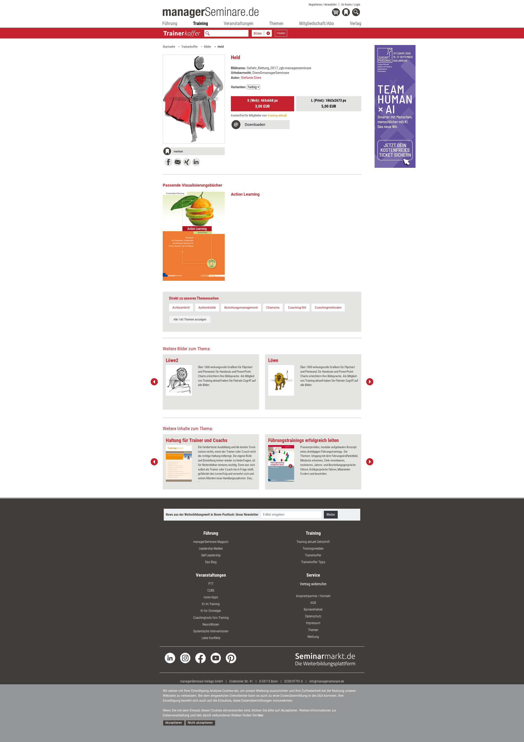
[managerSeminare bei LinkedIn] (170, 658)
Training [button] (200, 23)
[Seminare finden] (325, 659)
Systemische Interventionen (210, 631)
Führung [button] (169, 23)
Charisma (272, 307)
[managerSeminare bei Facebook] (200, 658)
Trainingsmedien (313, 548)
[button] (194, 152)
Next (370, 382)
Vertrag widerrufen (313, 584)
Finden (281, 33)
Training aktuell (277, 115)
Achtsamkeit (181, 307)
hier (260, 715)
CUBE (211, 590)
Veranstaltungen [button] (238, 23)
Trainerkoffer (189, 46)
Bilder (207, 46)
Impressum (313, 623)
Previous (154, 382)
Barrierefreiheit (313, 609)
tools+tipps (211, 597)
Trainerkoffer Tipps (313, 562)
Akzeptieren (173, 723)
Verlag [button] (355, 23)
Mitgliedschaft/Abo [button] (316, 23)
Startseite (169, 46)
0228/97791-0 (293, 681)
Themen (313, 630)
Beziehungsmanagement (241, 307)
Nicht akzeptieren (200, 723)
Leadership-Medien (211, 548)
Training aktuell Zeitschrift (313, 542)
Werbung (313, 637)
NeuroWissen (210, 624)
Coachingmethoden (328, 307)
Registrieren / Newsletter (323, 4)
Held (221, 46)
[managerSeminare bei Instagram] (185, 658)
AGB (313, 603)
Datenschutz (313, 616)
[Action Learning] (194, 236)
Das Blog (211, 562)
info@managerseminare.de (326, 681)
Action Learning (245, 194)
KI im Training (211, 604)
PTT (210, 584)
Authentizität (207, 307)
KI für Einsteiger (211, 611)
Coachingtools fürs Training (211, 618)
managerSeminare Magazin (210, 542)
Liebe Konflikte (211, 638)
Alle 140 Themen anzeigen (189, 319)
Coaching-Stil (297, 307)
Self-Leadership (211, 555)
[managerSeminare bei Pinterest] (231, 658)
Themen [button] (276, 23)
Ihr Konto (350, 4)
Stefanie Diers (251, 78)
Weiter (330, 514)
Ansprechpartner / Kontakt (313, 596)
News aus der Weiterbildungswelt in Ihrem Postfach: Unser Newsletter (212, 514)
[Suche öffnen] (356, 13)
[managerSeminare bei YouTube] (216, 658)
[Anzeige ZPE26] (395, 106)
